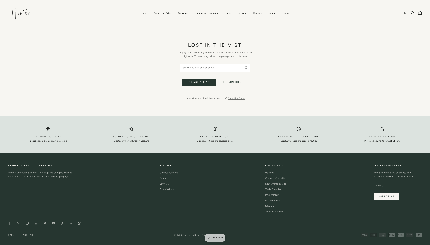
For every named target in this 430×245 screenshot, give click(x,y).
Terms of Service (274, 211)
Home (144, 13)
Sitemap (269, 206)
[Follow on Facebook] (9, 223)
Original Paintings (169, 172)
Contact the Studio (236, 98)
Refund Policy (272, 200)
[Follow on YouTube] (53, 223)
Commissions (167, 189)
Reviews (257, 13)
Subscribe (386, 196)
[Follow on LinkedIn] (71, 223)
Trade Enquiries (273, 189)
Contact (273, 13)
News (286, 13)
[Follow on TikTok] (62, 223)
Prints (227, 13)
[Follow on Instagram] (27, 223)
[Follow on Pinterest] (44, 223)
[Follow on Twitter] (18, 223)
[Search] (246, 67)
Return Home (233, 82)
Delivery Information (276, 183)
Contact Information (275, 178)
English (28, 235)
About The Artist (162, 13)
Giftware (241, 13)
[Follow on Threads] (36, 223)
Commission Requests (206, 13)
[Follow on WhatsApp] (79, 223)
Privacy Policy (272, 195)
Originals (183, 13)
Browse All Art (199, 82)
